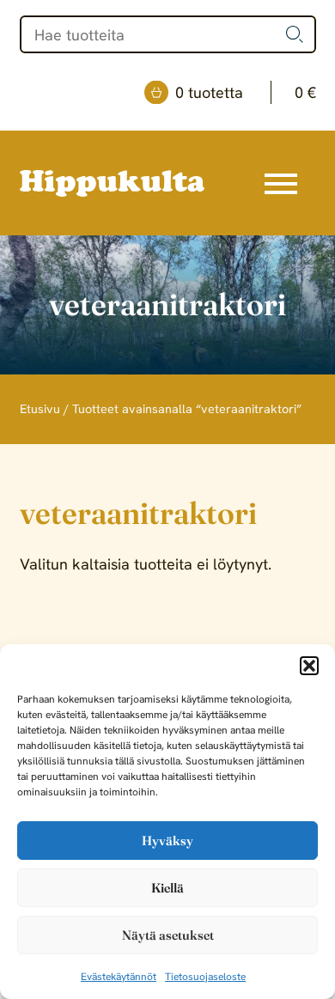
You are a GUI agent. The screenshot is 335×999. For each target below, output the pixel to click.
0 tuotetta (245, 92)
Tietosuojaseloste (205, 977)
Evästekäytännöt (118, 977)
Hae (294, 34)
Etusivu (40, 409)
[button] (309, 665)
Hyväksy (167, 840)
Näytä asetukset (168, 935)
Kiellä (167, 888)
